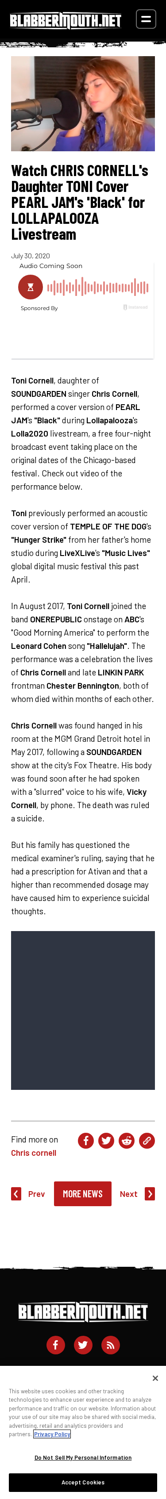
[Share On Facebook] (86, 1141)
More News (83, 1193)
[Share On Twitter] (106, 1141)
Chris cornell (33, 1152)
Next (129, 1193)
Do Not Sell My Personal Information (83, 1457)
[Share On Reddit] (127, 1141)
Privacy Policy (52, 1434)
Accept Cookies (83, 1482)
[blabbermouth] (66, 26)
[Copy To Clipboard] (147, 1141)
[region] (83, 1432)
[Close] (155, 1378)
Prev (36, 1193)
